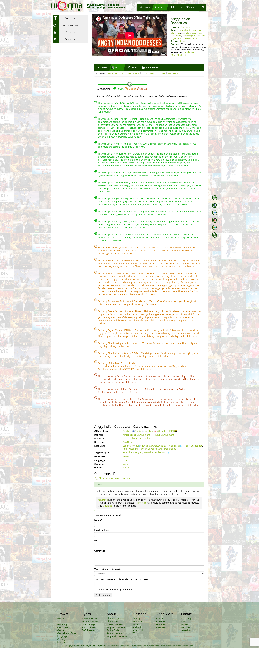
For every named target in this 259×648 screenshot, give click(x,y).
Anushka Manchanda (187, 38)
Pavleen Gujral (146, 448)
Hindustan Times (133, 311)
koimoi (134, 182)
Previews (160, 621)
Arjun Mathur (147, 452)
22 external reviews (115, 73)
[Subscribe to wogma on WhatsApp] (214, 197)
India (125, 463)
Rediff (134, 221)
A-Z (59, 621)
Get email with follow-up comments (115, 589)
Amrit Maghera (190, 35)
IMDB (172, 431)
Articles (160, 618)
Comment (99, 550)
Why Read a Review (116, 627)
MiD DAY (134, 353)
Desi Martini (140, 301)
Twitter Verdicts (90, 621)
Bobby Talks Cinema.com (133, 247)
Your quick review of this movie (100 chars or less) (121, 579)
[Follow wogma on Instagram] (214, 220)
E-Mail (184, 621)
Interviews (161, 627)
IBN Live (128, 330)
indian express (132, 343)
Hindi (125, 460)
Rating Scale (113, 630)
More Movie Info (179, 55)
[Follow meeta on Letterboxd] (214, 227)
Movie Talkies (137, 198)
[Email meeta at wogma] (214, 235)
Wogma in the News (117, 636)
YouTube (149, 431)
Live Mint (130, 399)
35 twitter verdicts (132, 73)
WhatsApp (186, 618)
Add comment (173, 73)
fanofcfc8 (103, 499)
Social (182, 41)
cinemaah (137, 376)
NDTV (134, 211)
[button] (145, 7)
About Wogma (114, 618)
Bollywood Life (131, 260)
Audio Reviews (89, 627)
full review (105, 111)
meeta (126, 456)
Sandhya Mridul (184, 30)
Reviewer (62, 642)
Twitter (138, 431)
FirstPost (132, 118)
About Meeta (113, 621)
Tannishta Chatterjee (152, 445)
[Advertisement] (69, 61)
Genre (60, 630)
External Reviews (90, 618)
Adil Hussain (161, 452)
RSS (133, 633)
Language (62, 636)
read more (189, 52)
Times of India (128, 363)
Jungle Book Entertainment (136, 434)
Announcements (115, 633)
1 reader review (148, 73)
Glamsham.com (138, 172)
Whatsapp (137, 618)
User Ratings (88, 624)
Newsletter (137, 621)
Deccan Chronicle (135, 273)
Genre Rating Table (66, 633)
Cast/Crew (62, 627)
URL (96, 540)
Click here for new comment (115, 478)
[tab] (102, 67)
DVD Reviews (88, 630)
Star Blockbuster (140, 234)
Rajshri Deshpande (192, 445)
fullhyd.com (125, 153)
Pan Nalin (185, 27)
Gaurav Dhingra (131, 438)
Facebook (127, 431)
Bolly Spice (141, 102)
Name (98, 519)
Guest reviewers (115, 624)
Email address (102, 530)
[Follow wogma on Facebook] (214, 205)
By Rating (62, 624)
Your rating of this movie (107, 569)
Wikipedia (162, 431)
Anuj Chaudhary (131, 452)
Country (61, 639)
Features (160, 624)
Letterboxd (137, 630)
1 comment (160, 73)
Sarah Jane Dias (188, 32)
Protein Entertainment (162, 434)
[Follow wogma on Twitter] (214, 212)
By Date (61, 618)
